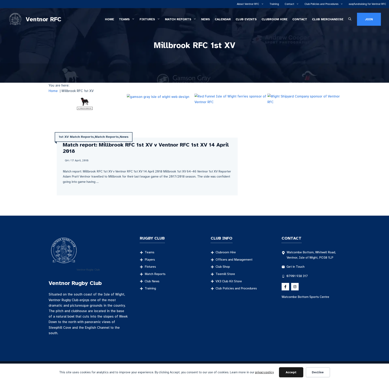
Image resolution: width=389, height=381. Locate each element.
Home (109, 19)
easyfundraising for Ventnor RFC (367, 4)
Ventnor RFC (43, 19)
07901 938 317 (297, 276)
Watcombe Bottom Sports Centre (305, 297)
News (205, 19)
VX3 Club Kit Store (229, 281)
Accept (291, 372)
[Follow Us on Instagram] (295, 286)
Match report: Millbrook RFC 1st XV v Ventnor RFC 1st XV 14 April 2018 (146, 147)
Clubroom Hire (274, 19)
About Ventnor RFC (248, 4)
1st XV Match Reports (76, 137)
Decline (318, 372)
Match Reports (178, 19)
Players (150, 260)
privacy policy (264, 372)
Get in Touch (295, 267)
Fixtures (147, 19)
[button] (350, 19)
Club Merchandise (327, 19)
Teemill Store (225, 274)
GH (67, 160)
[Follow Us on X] (285, 286)
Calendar (223, 19)
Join (369, 19)
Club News (152, 281)
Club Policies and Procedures (321, 4)
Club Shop (223, 267)
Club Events (246, 19)
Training (274, 4)
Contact (289, 4)
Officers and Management (234, 260)
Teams (124, 19)
